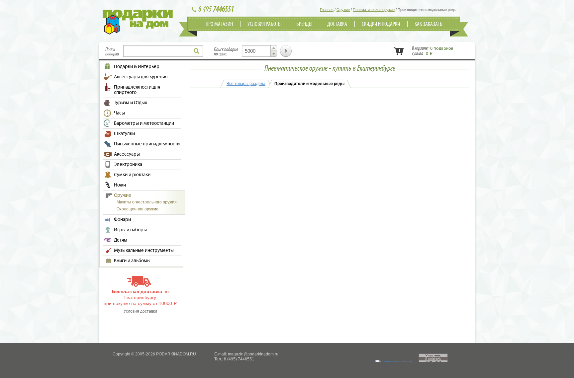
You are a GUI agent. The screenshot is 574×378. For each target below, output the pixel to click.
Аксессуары (127, 154)
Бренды (304, 24)
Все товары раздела (246, 83)
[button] (273, 48)
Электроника (128, 164)
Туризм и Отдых (130, 103)
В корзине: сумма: (432, 51)
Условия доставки (140, 311)
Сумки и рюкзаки (132, 175)
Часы (119, 113)
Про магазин (219, 24)
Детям (120, 240)
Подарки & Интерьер (136, 66)
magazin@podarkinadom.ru (253, 354)
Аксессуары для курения (140, 77)
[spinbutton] (259, 51)
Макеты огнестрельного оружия (147, 202)
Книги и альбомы (132, 261)
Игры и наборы (130, 230)
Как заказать (428, 24)
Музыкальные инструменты (144, 250)
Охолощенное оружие (137, 209)
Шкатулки (124, 133)
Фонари (122, 219)
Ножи (120, 185)
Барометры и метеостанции (144, 123)
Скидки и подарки (381, 24)
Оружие (122, 195)
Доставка (337, 24)
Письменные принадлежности (147, 144)
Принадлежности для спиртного (137, 90)
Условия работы (264, 24)
